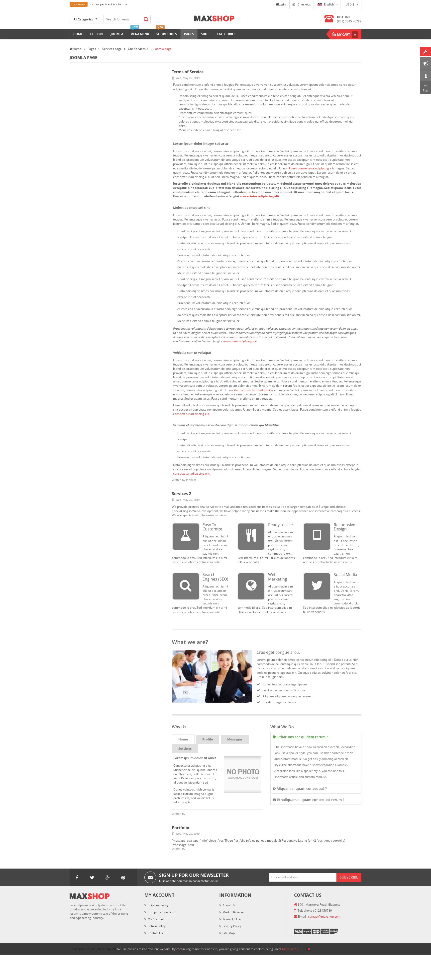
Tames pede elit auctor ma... (109, 4)
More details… (292, 949)
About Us (228, 905)
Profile (207, 739)
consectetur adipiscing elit (259, 196)
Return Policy (157, 926)
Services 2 (181, 493)
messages (234, 739)
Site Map (228, 933)
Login (282, 4)
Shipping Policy (158, 905)
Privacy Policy (231, 926)
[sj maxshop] (214, 18)
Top (425, 90)
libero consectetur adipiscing (309, 168)
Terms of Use (232, 919)
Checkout (304, 4)
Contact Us (155, 933)
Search (146, 19)
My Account (156, 919)
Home (183, 739)
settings (185, 748)
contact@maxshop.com (324, 916)
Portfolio (180, 827)
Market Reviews (233, 912)
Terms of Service (188, 71)
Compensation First (161, 912)
